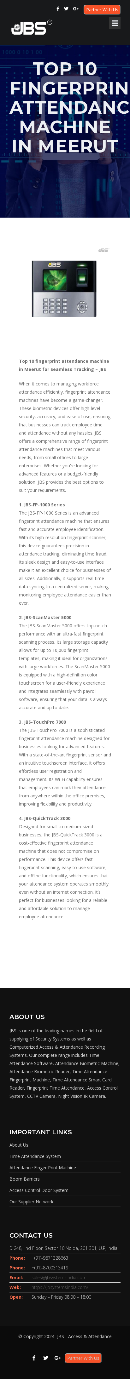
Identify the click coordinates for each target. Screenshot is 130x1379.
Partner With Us (102, 10)
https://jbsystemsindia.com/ (60, 1287)
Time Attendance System (35, 1156)
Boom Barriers (24, 1179)
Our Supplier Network (31, 1202)
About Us (18, 1145)
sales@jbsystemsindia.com (59, 1277)
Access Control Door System (38, 1190)
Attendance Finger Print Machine (42, 1168)
